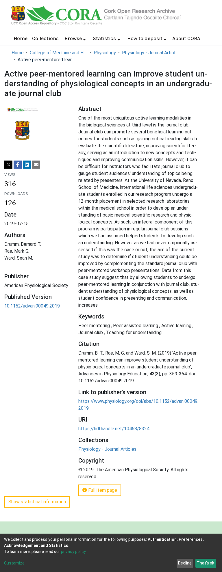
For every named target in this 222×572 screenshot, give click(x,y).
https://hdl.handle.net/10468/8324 (113, 428)
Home (20, 38)
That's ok (205, 563)
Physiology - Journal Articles (151, 52)
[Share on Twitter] (8, 165)
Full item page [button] (102, 490)
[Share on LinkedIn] (27, 165)
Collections (45, 38)
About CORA (186, 38)
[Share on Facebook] (18, 165)
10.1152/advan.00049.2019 (32, 306)
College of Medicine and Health (59, 52)
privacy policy (73, 551)
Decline (185, 563)
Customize (14, 563)
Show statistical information (37, 501)
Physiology (105, 52)
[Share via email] (36, 165)
